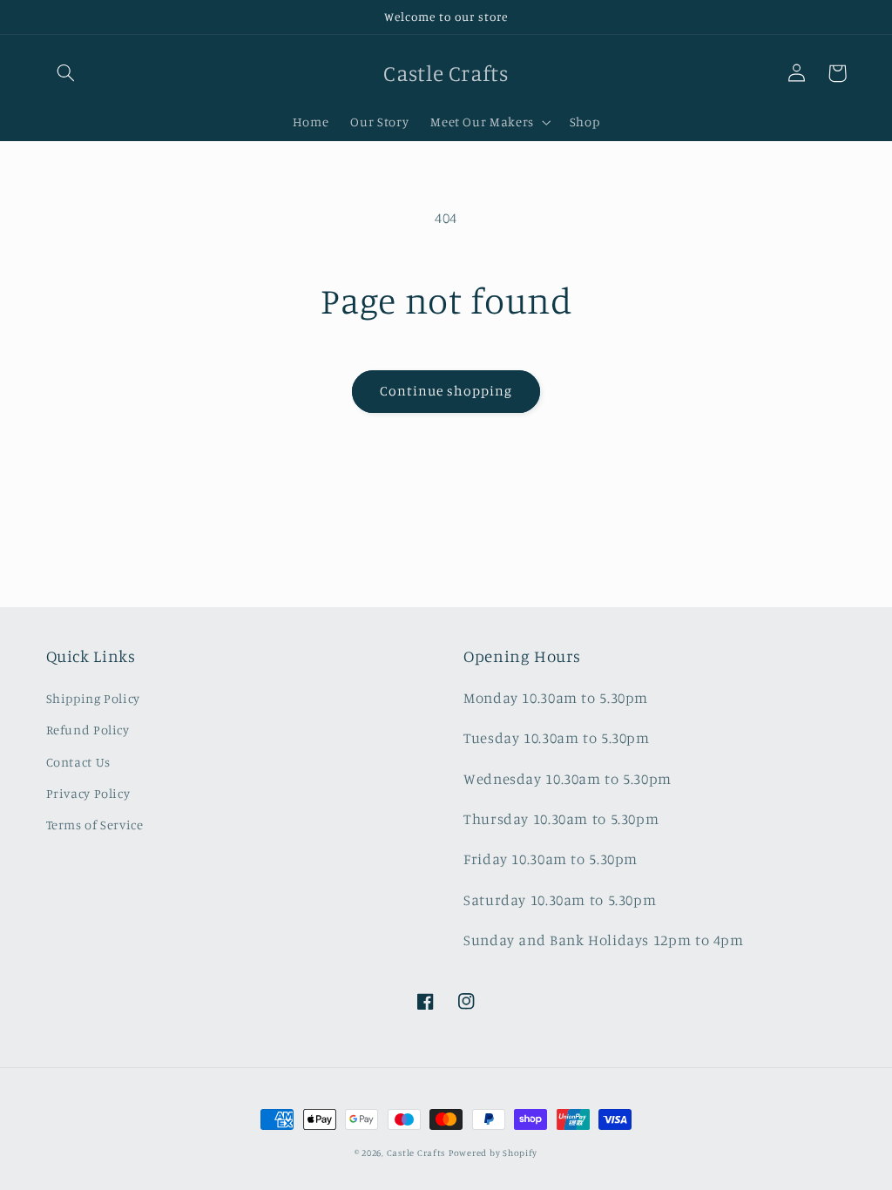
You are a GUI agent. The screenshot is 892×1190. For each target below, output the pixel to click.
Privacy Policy (88, 793)
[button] (66, 73)
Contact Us (78, 761)
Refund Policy (88, 729)
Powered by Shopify (493, 1152)
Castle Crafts (416, 1152)
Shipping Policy (93, 698)
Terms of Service (95, 824)
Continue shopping (446, 390)
